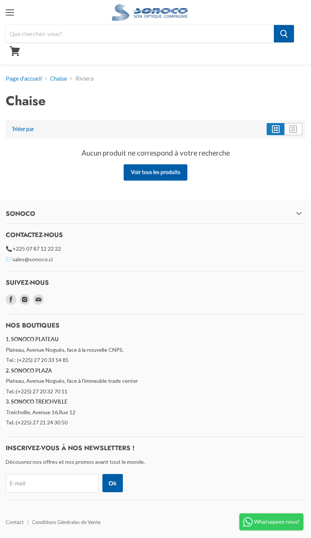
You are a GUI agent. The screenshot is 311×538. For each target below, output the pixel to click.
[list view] (293, 129)
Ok (112, 483)
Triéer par (23, 129)
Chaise (58, 78)
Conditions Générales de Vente (66, 522)
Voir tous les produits (155, 172)
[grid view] (275, 129)
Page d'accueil (24, 78)
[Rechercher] (284, 33)
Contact (15, 522)
